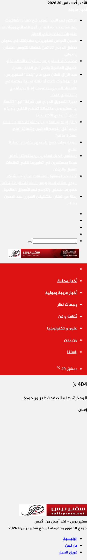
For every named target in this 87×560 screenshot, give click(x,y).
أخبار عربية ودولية (61, 293)
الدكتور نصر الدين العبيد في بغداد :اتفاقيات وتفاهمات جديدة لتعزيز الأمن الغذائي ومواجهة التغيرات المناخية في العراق (39, 27)
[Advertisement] (43, 457)
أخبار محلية (67, 281)
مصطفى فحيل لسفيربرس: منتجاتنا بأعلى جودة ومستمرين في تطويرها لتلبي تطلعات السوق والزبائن (41, 163)
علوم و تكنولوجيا (62, 328)
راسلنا (72, 352)
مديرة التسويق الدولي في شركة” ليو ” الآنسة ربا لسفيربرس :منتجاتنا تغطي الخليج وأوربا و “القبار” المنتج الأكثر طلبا (40, 109)
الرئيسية (70, 539)
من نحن (70, 340)
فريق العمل (68, 552)
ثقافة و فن (67, 316)
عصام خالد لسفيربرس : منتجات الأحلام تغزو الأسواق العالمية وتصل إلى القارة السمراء (41, 64)
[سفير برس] (43, 254)
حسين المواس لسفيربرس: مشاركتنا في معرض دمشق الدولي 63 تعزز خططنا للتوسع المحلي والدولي (39, 48)
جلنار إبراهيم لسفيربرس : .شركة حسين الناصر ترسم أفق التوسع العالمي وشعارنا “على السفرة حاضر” (40, 129)
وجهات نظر (67, 304)
